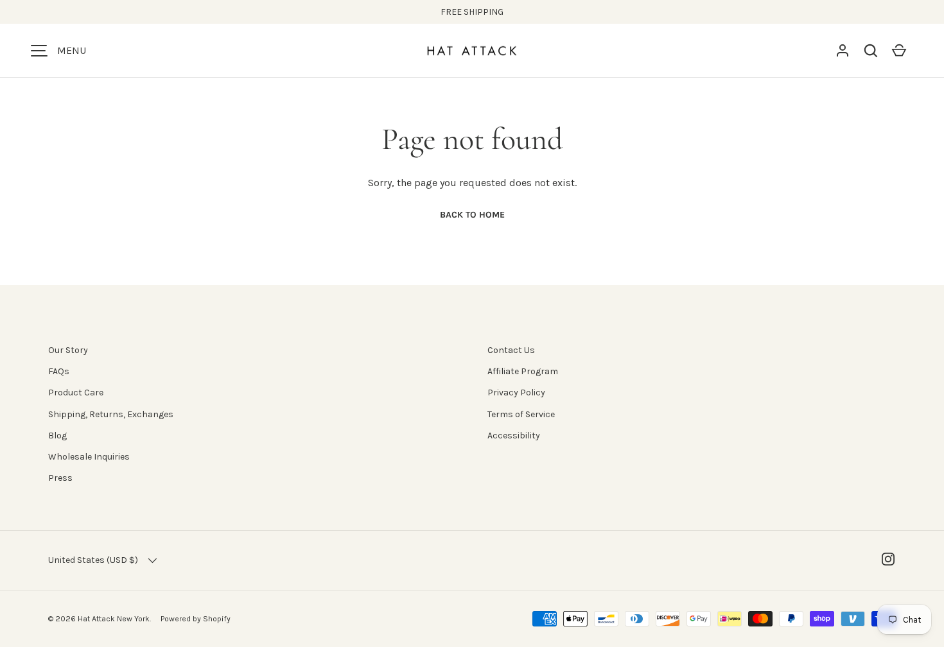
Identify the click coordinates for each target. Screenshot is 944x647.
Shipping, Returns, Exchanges (110, 414)
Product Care (75, 392)
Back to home (472, 214)
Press (60, 477)
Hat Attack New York (114, 618)
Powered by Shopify (196, 618)
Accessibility (513, 435)
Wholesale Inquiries (89, 456)
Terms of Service (521, 414)
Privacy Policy (516, 392)
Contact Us (511, 350)
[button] (871, 51)
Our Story (68, 350)
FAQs (58, 371)
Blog (57, 435)
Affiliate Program (522, 371)
